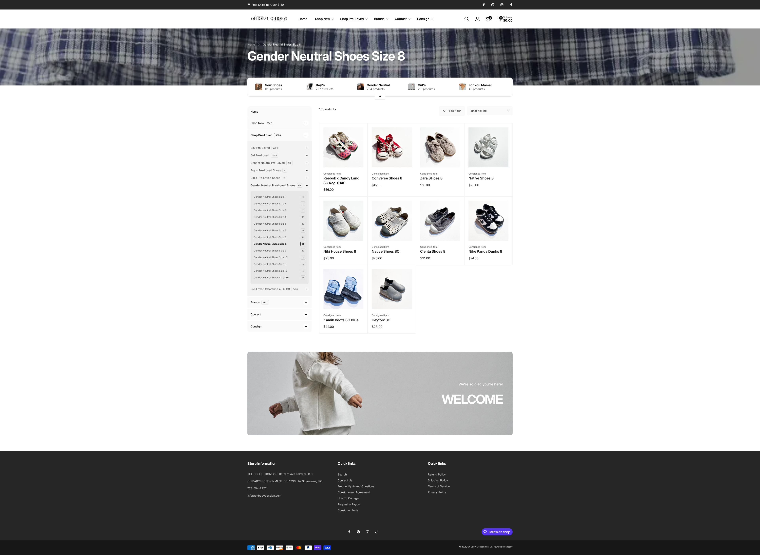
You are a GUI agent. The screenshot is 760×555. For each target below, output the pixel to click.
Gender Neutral (378, 85)
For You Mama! (480, 85)
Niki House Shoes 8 (339, 251)
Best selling (479, 110)
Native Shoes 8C (385, 251)
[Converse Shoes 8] (392, 160)
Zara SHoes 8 (431, 178)
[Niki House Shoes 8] (343, 233)
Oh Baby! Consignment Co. (480, 547)
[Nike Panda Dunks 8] (488, 233)
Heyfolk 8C (381, 320)
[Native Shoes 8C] (392, 233)
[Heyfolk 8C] (392, 301)
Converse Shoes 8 (387, 178)
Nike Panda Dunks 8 (485, 251)
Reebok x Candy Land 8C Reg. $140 (341, 180)
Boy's (320, 85)
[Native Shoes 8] (488, 160)
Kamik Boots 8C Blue (340, 320)
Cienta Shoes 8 (432, 251)
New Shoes (273, 85)
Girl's (422, 85)
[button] (323, 18)
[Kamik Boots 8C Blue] (343, 301)
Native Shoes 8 (481, 178)
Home (254, 111)
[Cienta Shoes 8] (440, 233)
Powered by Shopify (503, 547)
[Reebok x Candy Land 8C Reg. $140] (343, 160)
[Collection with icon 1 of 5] (380, 96)
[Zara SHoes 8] (440, 160)
